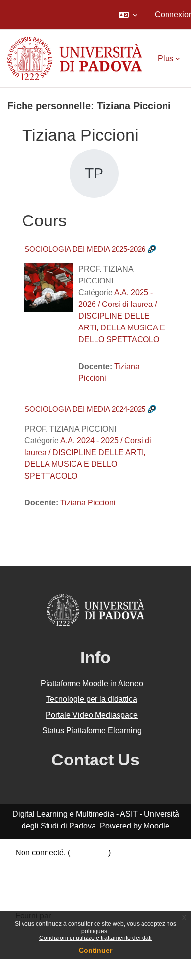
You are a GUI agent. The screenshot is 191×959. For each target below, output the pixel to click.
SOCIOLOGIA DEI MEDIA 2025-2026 (84, 249)
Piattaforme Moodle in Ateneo (92, 683)
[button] (128, 14)
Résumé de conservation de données (80, 864)
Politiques (32, 876)
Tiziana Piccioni (88, 503)
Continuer (95, 950)
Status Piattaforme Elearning (92, 730)
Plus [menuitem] (165, 58)
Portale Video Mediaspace (92, 715)
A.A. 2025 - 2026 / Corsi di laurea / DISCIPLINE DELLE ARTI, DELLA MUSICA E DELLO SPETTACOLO (121, 316)
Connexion (89, 853)
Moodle (156, 826)
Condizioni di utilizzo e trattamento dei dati (95, 938)
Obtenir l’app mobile (50, 888)
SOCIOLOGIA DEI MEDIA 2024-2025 (84, 409)
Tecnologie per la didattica (91, 699)
